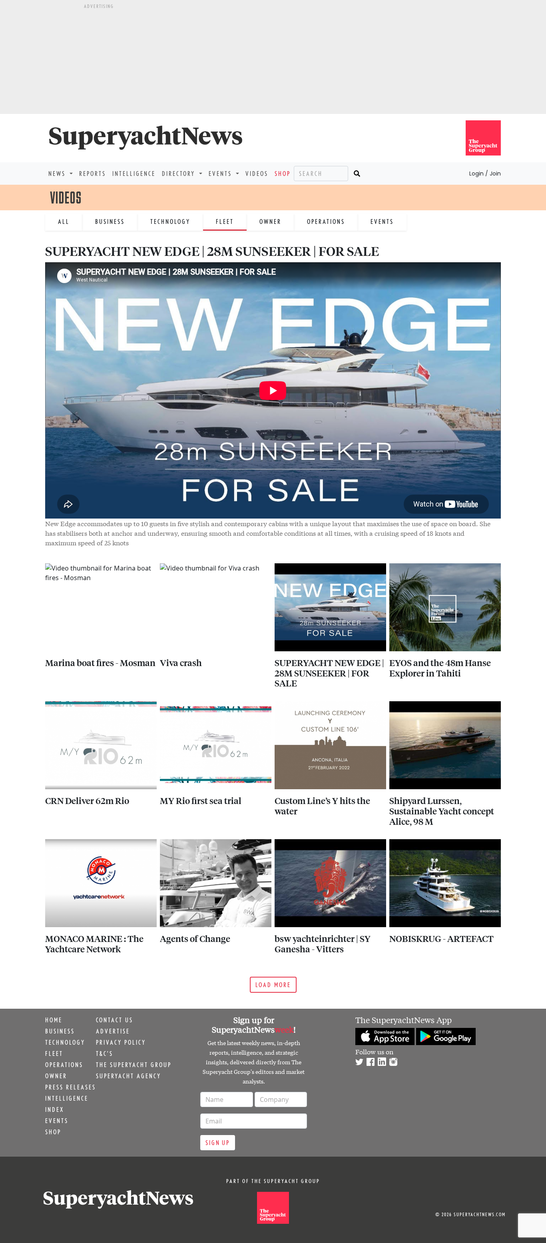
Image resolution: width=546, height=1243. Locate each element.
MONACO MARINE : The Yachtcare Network (94, 943)
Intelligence (133, 173)
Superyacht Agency (128, 1075)
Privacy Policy (121, 1042)
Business (110, 221)
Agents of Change (195, 938)
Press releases (70, 1087)
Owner (270, 221)
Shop (283, 173)
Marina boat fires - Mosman (100, 662)
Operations (326, 221)
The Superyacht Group (133, 1064)
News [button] (58, 173)
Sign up (217, 1142)
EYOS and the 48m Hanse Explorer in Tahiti (440, 667)
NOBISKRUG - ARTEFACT (441, 938)
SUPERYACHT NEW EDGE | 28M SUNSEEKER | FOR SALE (329, 673)
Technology (170, 221)
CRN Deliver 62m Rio (87, 800)
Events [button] (221, 173)
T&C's (104, 1053)
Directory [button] (179, 173)
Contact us (114, 1020)
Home (53, 1020)
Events (382, 221)
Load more (273, 984)
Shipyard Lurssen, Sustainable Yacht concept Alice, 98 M (441, 811)
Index (54, 1109)
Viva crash (181, 662)
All (64, 221)
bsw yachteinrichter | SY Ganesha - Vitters (323, 943)
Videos (256, 173)
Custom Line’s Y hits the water (322, 805)
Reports (92, 173)
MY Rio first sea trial (200, 800)
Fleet (225, 221)
